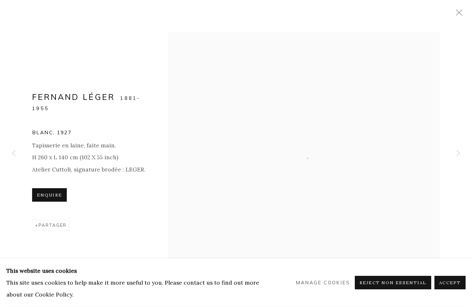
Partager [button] (52, 225)
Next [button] (458, 153)
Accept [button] (450, 282)
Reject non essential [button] (393, 282)
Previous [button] (14, 153)
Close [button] (457, 14)
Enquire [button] (49, 195)
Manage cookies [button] (323, 283)
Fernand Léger (73, 97)
